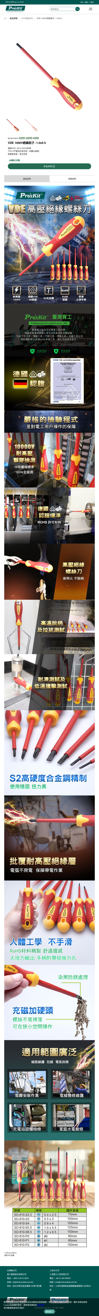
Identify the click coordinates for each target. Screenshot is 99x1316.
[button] (92, 68)
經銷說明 (72, 178)
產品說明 (27, 178)
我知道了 (49, 1312)
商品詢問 (48, 166)
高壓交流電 (15, 160)
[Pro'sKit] (15, 11)
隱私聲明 (41, 1305)
